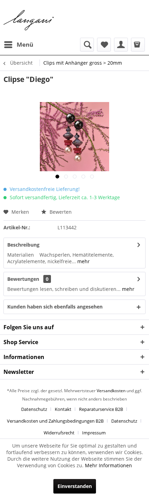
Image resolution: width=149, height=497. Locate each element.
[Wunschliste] (104, 45)
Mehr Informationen (108, 465)
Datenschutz (34, 409)
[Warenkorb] (138, 45)
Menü (25, 44)
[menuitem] (18, 45)
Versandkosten (111, 391)
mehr (83, 261)
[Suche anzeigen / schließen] (87, 45)
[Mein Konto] (121, 45)
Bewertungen (23, 279)
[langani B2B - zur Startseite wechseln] (28, 20)
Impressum (94, 433)
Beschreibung (23, 244)
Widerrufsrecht (59, 433)
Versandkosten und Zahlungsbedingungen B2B (55, 421)
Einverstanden (75, 486)
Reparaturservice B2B (101, 409)
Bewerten (60, 212)
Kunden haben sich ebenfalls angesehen (55, 306)
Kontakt (63, 409)
